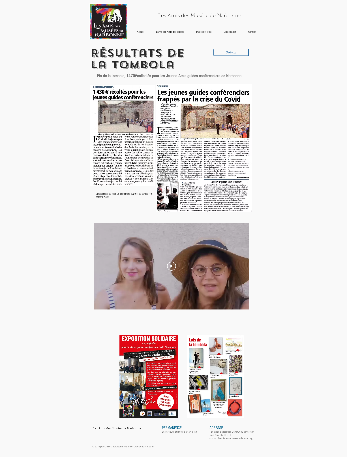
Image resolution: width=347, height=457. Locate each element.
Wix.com (149, 446)
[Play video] (171, 266)
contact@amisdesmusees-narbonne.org (230, 438)
